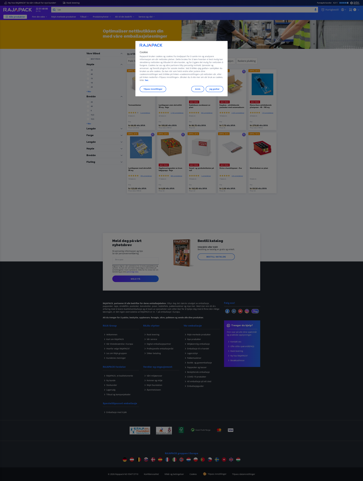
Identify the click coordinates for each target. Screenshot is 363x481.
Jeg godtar (214, 89)
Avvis (197, 89)
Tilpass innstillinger (152, 89)
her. (147, 80)
